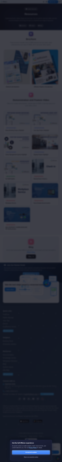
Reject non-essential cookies (31, 457)
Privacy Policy (33, 447)
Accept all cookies (31, 452)
